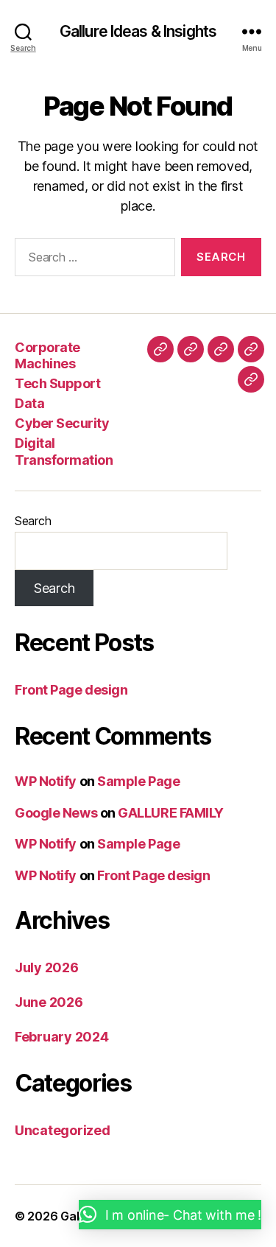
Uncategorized (62, 1130)
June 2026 (49, 1002)
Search (33, 520)
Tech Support (57, 383)
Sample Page (138, 781)
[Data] (221, 349)
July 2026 (47, 967)
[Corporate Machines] (160, 349)
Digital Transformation (64, 451)
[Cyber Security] (251, 349)
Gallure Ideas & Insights (138, 31)
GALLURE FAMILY (171, 813)
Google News (56, 813)
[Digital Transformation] (251, 379)
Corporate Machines (47, 356)
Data (29, 403)
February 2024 (62, 1036)
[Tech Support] (190, 349)
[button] (170, 1214)
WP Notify (46, 781)
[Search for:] (92, 260)
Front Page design (71, 690)
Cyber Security (62, 423)
